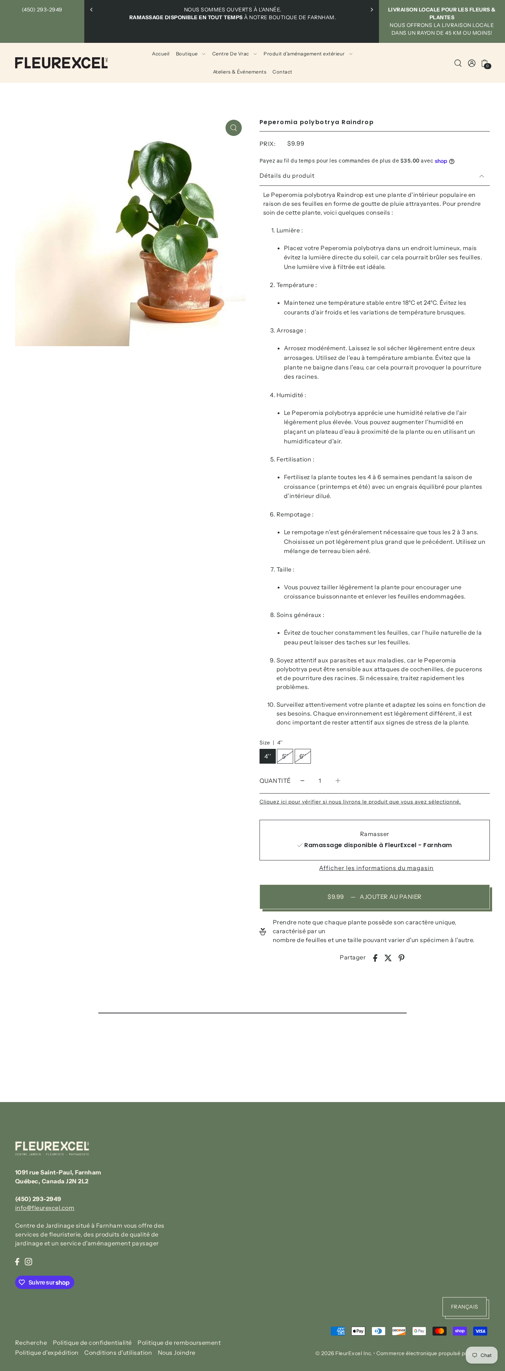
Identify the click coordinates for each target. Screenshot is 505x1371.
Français (464, 1306)
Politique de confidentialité (92, 1342)
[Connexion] (458, 63)
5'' (285, 756)
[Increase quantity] (338, 780)
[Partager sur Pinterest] (401, 957)
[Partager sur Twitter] (388, 957)
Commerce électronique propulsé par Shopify (433, 1353)
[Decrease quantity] (302, 780)
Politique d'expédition (47, 1352)
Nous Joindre (177, 1352)
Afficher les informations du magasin (376, 868)
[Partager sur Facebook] (375, 957)
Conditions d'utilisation (118, 1352)
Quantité (275, 780)
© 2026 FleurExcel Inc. (343, 1353)
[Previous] (91, 9)
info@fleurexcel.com (45, 1207)
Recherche (31, 1342)
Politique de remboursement (179, 1342)
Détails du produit (287, 175)
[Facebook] (17, 1260)
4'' (267, 756)
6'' (302, 756)
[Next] (371, 9)
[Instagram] (28, 1260)
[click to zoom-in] (234, 128)
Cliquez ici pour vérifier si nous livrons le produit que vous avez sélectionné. (360, 801)
